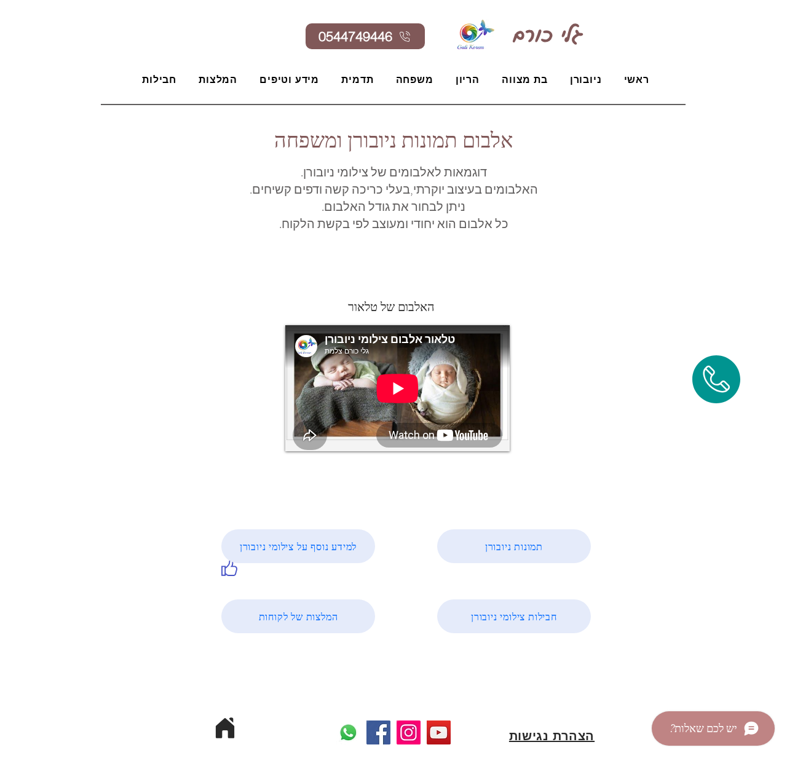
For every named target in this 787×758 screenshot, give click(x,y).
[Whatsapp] (348, 732)
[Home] (225, 727)
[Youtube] (439, 732)
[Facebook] (378, 732)
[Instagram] (409, 732)
